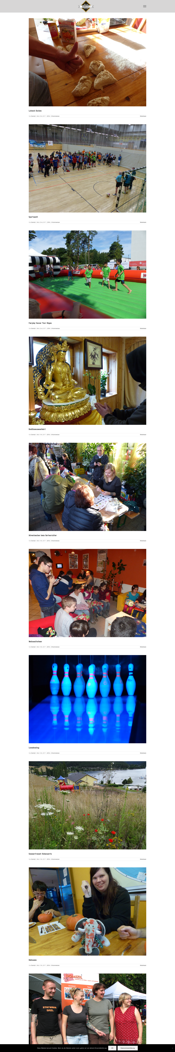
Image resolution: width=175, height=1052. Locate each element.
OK (112, 1048)
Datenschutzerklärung (128, 1048)
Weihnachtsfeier (87, 593)
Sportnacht (87, 168)
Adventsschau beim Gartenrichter (87, 487)
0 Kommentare (55, 116)
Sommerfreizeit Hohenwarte (87, 805)
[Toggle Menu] (145, 6)
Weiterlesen (143, 116)
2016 (48, 116)
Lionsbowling (87, 699)
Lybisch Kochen (87, 62)
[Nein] (172, 1048)
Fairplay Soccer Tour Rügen (87, 274)
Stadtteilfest (87, 1018)
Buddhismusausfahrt (87, 381)
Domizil (33, 116)
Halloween (87, 911)
